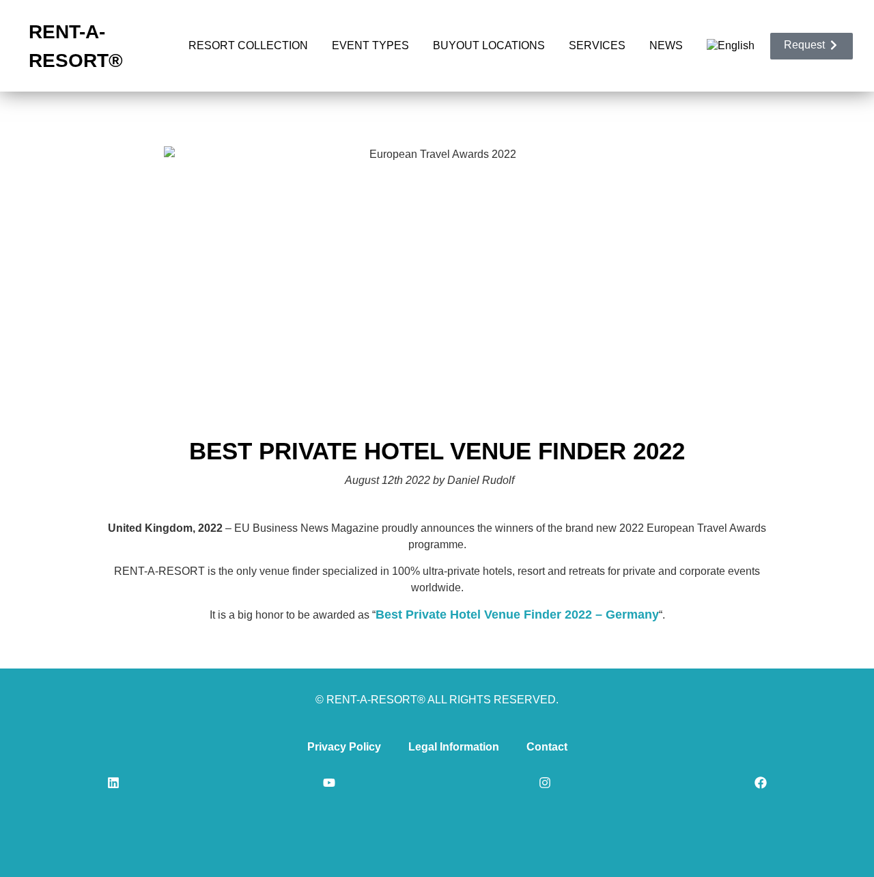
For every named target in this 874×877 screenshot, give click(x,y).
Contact (546, 747)
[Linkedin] (113, 783)
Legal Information (453, 747)
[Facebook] (761, 783)
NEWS (666, 45)
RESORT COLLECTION (248, 45)
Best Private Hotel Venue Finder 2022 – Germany (517, 614)
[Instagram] (545, 783)
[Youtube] (329, 783)
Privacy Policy (344, 747)
